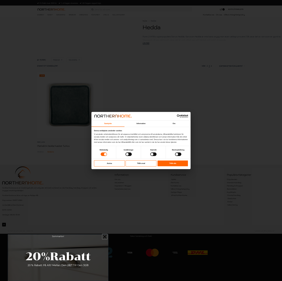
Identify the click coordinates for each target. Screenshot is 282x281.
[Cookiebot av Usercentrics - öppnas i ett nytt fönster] (178, 116)
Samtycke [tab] (108, 123)
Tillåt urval (141, 163)
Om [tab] (174, 123)
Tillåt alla (172, 163)
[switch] (128, 154)
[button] (104, 236)
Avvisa (109, 163)
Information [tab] (141, 123)
